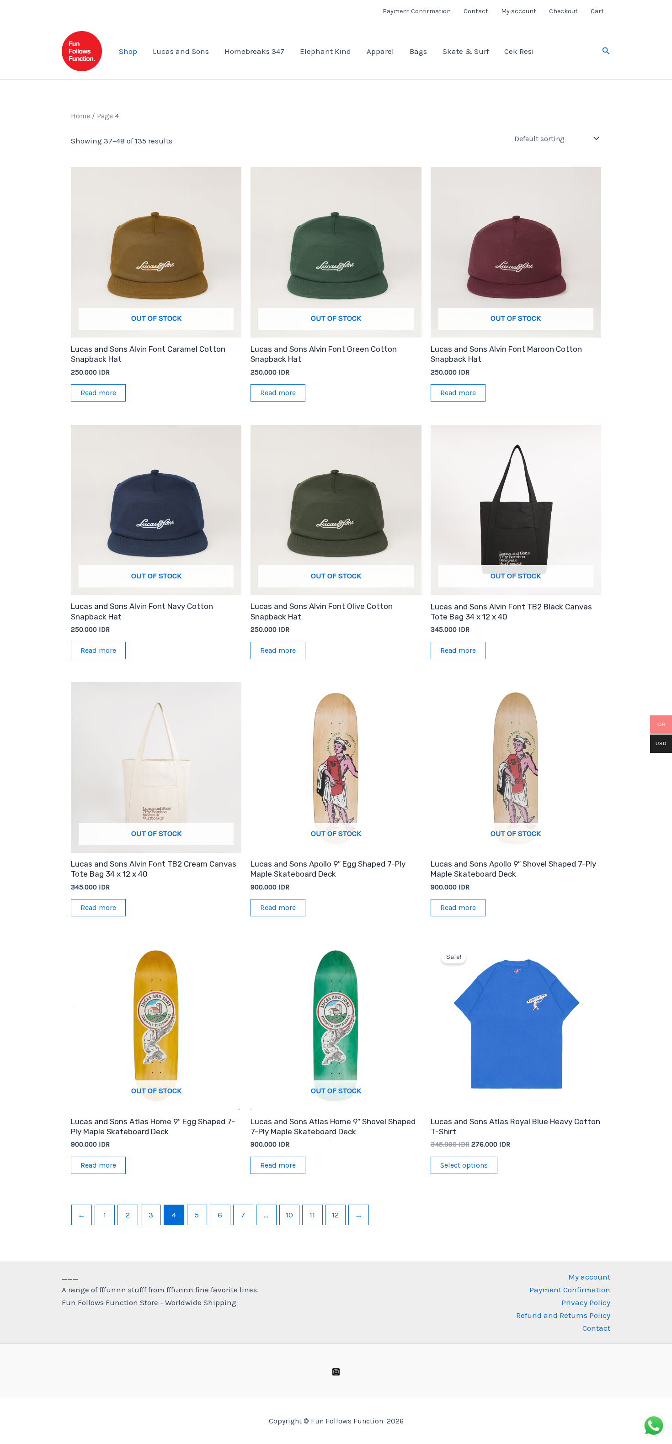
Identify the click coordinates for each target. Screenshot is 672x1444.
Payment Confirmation (417, 11)
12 (335, 1214)
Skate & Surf (466, 51)
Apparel (380, 51)
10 (289, 1214)
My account (518, 11)
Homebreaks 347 (254, 51)
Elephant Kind (325, 51)
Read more (98, 392)
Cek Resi (519, 51)
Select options (464, 1165)
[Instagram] (336, 1372)
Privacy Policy (585, 1302)
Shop (128, 51)
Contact (476, 11)
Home (80, 116)
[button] (606, 51)
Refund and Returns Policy (563, 1315)
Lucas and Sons (181, 51)
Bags (418, 51)
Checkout (563, 11)
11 (312, 1214)
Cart (597, 11)
